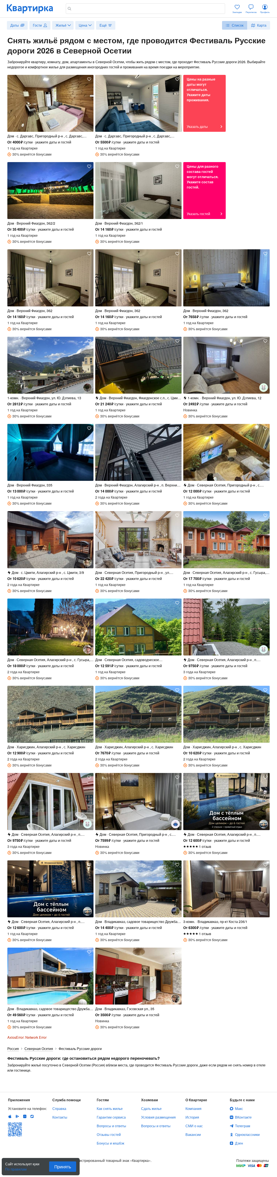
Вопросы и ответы (111, 1125)
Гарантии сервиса (111, 1117)
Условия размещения (158, 1117)
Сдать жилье (151, 1108)
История (192, 1117)
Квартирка (33, 8)
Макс (239, 1108)
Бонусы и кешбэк (110, 1143)
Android (17, 1116)
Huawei (25, 1116)
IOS (10, 1116)
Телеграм (242, 1125)
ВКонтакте (243, 1117)
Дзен (239, 1143)
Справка (59, 1108)
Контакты (59, 1117)
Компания (193, 1108)
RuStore (32, 1116)
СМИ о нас (194, 1125)
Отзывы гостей (109, 1134)
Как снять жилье (110, 1108)
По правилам (16, 1167)
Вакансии (193, 1134)
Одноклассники (247, 1134)
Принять (62, 1166)
